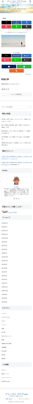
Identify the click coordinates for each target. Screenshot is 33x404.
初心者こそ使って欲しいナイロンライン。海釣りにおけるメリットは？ (16, 120)
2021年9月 (4, 264)
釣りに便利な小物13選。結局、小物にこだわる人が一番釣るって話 (16, 126)
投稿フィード (5, 374)
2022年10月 (5, 238)
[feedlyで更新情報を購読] (24, 66)
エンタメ (4, 313)
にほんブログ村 (12, 212)
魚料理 (3, 358)
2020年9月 (4, 294)
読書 (3, 339)
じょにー (12, 158)
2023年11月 (5, 223)
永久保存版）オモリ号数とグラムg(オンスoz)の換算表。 (16, 138)
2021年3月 (4, 279)
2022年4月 (4, 249)
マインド (4, 324)
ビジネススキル (6, 317)
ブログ (3, 321)
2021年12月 (5, 257)
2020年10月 (5, 290)
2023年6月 (4, 226)
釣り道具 (4, 351)
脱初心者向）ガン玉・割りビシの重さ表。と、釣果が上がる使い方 (16, 132)
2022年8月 (4, 242)
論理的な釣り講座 (6, 343)
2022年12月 (5, 230)
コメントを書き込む (16, 94)
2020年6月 (4, 298)
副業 (3, 328)
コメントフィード (6, 377)
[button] (27, 27)
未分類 (3, 332)
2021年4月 (4, 275)
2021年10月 (5, 260)
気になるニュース (6, 336)
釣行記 (3, 354)
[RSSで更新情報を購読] (16, 71)
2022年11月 (5, 234)
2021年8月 (4, 268)
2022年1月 (4, 253)
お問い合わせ (9, 399)
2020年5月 (4, 302)
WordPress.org (6, 381)
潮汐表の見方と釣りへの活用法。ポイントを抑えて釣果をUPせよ (16, 144)
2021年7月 (4, 272)
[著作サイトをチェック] (9, 66)
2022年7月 (4, 245)
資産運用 (4, 347)
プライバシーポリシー (24, 399)
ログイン (4, 370)
